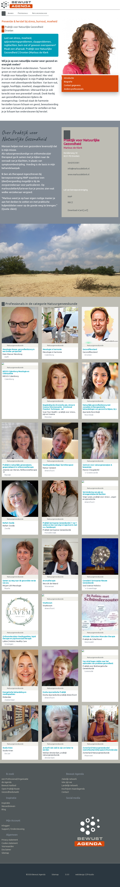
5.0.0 (67, 874)
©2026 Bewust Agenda (35, 874)
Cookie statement (10, 843)
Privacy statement (10, 840)
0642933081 (73, 163)
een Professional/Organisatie (15, 779)
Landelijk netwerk (70, 785)
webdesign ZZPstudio (84, 874)
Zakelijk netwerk (69, 779)
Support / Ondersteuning (13, 829)
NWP (69, 196)
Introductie (69, 78)
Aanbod (10, 13)
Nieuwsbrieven (8, 806)
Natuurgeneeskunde (39, 13)
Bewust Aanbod (9, 785)
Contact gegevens (72, 85)
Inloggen (6, 825)
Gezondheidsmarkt (10, 792)
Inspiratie (6, 803)
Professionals (23, 13)
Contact (65, 792)
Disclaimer (6, 849)
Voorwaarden (8, 846)
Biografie (68, 82)
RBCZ (70, 202)
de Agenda (6, 782)
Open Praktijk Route (11, 789)
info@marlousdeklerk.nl (78, 168)
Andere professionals (74, 89)
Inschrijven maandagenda (73, 789)
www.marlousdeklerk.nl (78, 174)
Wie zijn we (67, 782)
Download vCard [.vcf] (77, 210)
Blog (4, 809)
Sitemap (5, 853)
